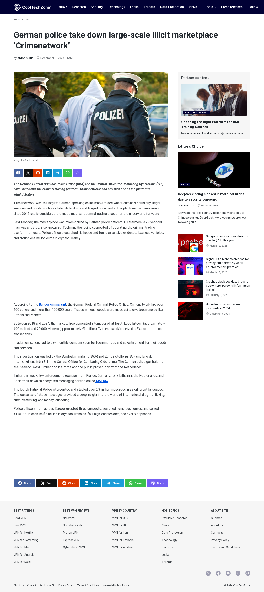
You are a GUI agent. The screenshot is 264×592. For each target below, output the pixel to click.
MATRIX (101, 381)
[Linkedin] (238, 574)
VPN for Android (24, 554)
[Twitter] (208, 574)
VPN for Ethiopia (123, 540)
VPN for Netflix (23, 532)
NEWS (184, 184)
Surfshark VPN (72, 525)
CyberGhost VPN (74, 547)
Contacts (217, 532)
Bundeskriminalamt (52, 304)
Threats (149, 7)
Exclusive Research (174, 518)
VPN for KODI (22, 562)
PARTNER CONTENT (196, 112)
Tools (209, 7)
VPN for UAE (120, 525)
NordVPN (69, 518)
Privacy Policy (220, 540)
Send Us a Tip (47, 585)
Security (97, 7)
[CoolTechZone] (32, 7)
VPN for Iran (120, 532)
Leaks (134, 7)
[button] (18, 173)
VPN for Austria (122, 547)
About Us (19, 585)
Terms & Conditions (88, 585)
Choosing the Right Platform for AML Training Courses (210, 124)
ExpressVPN (71, 540)
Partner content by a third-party (201, 133)
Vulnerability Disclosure (116, 585)
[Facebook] (218, 574)
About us (217, 525)
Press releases (232, 7)
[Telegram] (247, 574)
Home (17, 19)
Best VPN (20, 518)
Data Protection (172, 7)
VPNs (193, 7)
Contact (31, 585)
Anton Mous (25, 58)
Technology (116, 7)
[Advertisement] (91, 270)
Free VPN (20, 525)
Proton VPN (70, 532)
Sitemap (216, 518)
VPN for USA (120, 518)
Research (79, 7)
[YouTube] (228, 574)
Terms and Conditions (225, 547)
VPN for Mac (22, 547)
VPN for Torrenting (26, 540)
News (63, 7)
